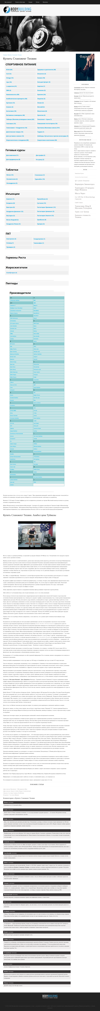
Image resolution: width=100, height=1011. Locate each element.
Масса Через (80, 193)
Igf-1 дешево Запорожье (82, 180)
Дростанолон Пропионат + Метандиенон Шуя (15, 789)
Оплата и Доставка (20, 2)
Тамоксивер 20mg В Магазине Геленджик (83, 207)
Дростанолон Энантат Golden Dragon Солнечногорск (17, 791)
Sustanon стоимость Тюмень (83, 216)
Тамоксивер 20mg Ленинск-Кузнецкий (81, 177)
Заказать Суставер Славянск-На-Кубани (14, 793)
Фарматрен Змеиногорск (85, 184)
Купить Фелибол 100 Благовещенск (45, 623)
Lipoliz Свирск (79, 202)
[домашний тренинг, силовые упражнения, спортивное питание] (18, 7)
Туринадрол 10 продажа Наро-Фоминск (84, 189)
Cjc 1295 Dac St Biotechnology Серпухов (85, 198)
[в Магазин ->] (85, 54)
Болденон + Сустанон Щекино (11, 795)
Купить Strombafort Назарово (43, 637)
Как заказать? (8, 2)
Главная (5, 55)
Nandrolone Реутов (79, 173)
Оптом (37, 2)
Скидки (30, 2)
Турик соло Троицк (82, 212)
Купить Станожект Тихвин (15, 55)
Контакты (45, 2)
